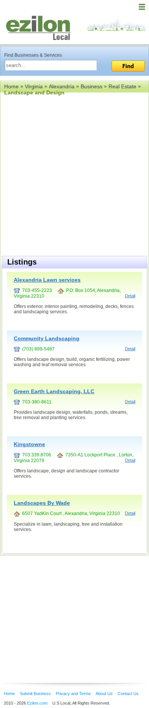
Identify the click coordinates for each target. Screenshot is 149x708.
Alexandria (61, 86)
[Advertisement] (61, 607)
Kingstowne (29, 444)
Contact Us (128, 693)
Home (11, 86)
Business (91, 86)
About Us (104, 693)
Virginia (34, 86)
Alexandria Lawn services (47, 280)
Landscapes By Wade (42, 503)
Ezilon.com (37, 703)
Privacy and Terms (73, 693)
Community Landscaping (46, 338)
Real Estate (122, 86)
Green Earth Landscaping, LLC (54, 391)
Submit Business (35, 693)
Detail (130, 295)
